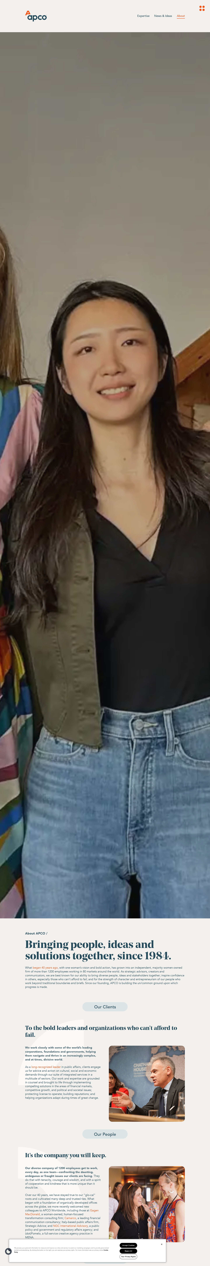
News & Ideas (163, 15)
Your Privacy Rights (128, 1257)
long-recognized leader (46, 1067)
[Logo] (36, 16)
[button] (8, 1251)
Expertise (143, 15)
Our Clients (105, 1006)
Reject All (128, 1251)
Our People (105, 1134)
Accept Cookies (128, 1245)
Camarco (70, 1218)
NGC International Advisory (70, 1226)
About (181, 15)
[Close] (161, 1244)
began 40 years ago (45, 968)
